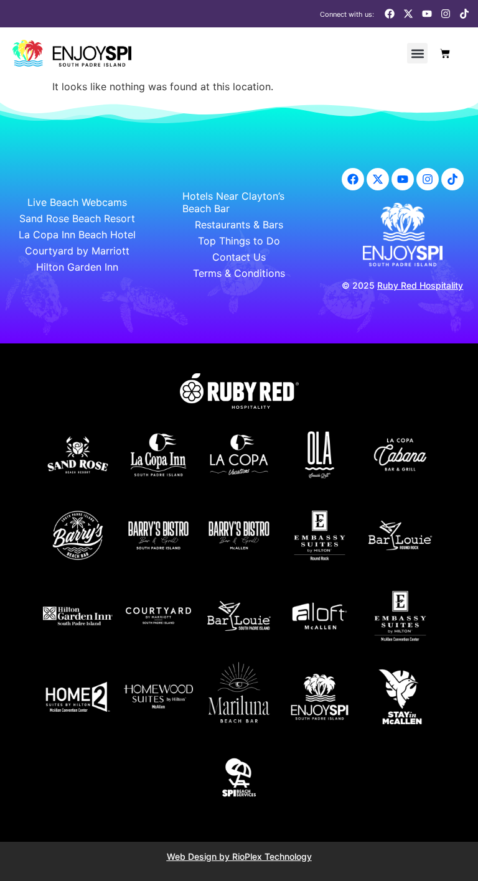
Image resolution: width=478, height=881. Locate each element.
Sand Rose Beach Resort (77, 218)
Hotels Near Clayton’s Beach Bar (233, 202)
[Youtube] (427, 13)
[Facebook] (389, 13)
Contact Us (239, 257)
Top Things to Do (239, 241)
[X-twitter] (408, 13)
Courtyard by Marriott (77, 251)
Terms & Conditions (239, 273)
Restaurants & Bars (239, 224)
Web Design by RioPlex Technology (239, 856)
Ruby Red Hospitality (420, 285)
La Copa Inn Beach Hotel (77, 234)
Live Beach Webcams (77, 202)
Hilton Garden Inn (77, 267)
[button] (417, 53)
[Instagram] (445, 13)
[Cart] (445, 53)
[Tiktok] (464, 13)
